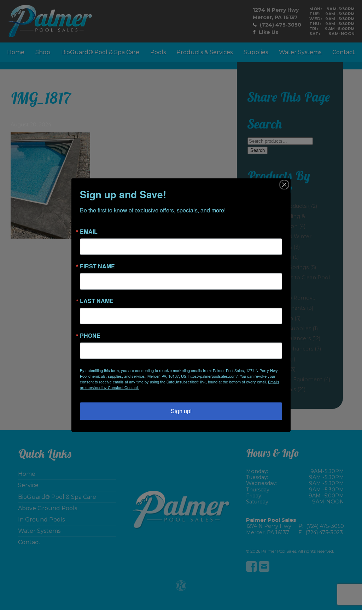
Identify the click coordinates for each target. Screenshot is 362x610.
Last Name (96, 300)
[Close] (284, 184)
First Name (97, 266)
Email (89, 231)
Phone (90, 335)
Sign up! (181, 411)
